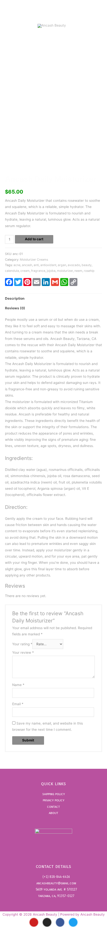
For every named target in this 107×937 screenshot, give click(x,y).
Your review (23, 652)
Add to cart (34, 239)
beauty (87, 265)
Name (18, 685)
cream (25, 271)
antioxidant (48, 265)
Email (17, 704)
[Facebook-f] (60, 922)
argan (62, 265)
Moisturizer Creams (34, 259)
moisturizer (65, 271)
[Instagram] (47, 922)
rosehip (89, 271)
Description (15, 298)
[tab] (53, 298)
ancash (27, 265)
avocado (74, 265)
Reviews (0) (15, 308)
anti (36, 265)
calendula (12, 271)
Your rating (22, 644)
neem (78, 271)
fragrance (38, 271)
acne (16, 265)
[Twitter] (73, 922)
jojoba (51, 271)
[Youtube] (34, 922)
